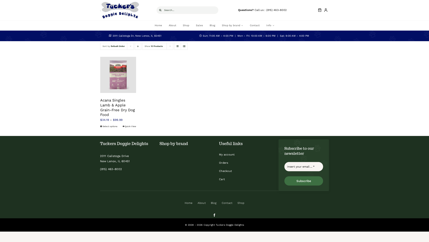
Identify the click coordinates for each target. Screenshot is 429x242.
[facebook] (214, 215)
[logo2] (120, 2)
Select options (110, 126)
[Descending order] (138, 46)
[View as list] (184, 46)
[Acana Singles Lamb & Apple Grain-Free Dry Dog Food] (118, 75)
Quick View (130, 126)
